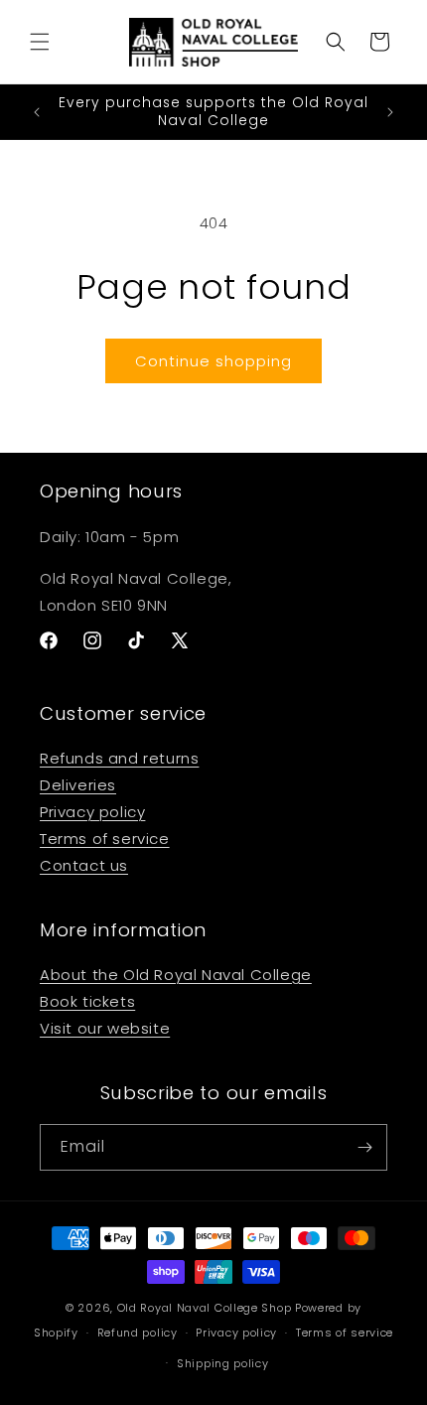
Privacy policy (92, 811)
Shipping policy (223, 1363)
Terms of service (105, 838)
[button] (40, 42)
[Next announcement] (390, 112)
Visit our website (105, 1028)
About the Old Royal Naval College (176, 974)
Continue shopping (213, 361)
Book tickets (87, 1001)
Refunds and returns (119, 758)
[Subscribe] (364, 1147)
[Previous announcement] (37, 112)
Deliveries (78, 784)
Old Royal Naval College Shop (204, 1308)
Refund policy (137, 1332)
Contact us (84, 865)
